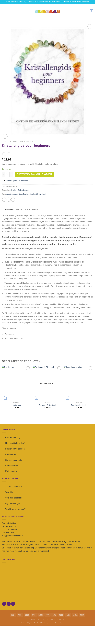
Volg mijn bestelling (14, 498)
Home (4, 141)
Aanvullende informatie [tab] (27, 209)
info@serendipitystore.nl (12, 536)
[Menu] (3, 11)
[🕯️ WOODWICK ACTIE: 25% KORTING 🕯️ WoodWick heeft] (47, 574)
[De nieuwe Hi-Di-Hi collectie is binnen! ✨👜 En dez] (78, 592)
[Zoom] (5, 136)
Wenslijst (9, 492)
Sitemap (60, 620)
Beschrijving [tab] (8, 209)
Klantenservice (11, 466)
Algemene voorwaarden (67, 623)
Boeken (13, 141)
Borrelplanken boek (78, 405)
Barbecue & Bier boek (47, 405)
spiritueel (42, 194)
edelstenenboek (12, 194)
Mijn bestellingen (12, 503)
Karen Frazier (23, 194)
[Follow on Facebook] (4, 604)
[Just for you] (16, 383)
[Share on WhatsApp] (4, 200)
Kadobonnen (11, 471)
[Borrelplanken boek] (78, 383)
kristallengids (33, 194)
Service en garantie (13, 460)
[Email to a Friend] (13, 200)
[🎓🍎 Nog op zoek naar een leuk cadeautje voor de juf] (16, 592)
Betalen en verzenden (15, 449)
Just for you (16, 405)
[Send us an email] (13, 604)
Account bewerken (13, 487)
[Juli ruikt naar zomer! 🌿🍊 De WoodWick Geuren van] (47, 592)
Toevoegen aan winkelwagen (34, 174)
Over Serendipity (12, 438)
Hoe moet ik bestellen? (15, 443)
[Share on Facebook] (9, 200)
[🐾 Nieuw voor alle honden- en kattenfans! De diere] (16, 574)
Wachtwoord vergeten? (15, 509)
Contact (51, 620)
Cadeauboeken (26, 141)
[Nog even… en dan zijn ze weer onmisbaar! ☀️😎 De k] (78, 574)
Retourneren (10, 454)
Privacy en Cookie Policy (51, 623)
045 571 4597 (8, 533)
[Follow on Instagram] (9, 604)
